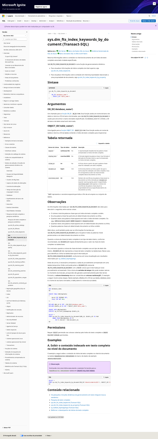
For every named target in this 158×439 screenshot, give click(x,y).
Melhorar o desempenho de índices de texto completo (70, 410)
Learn (49, 33)
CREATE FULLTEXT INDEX (86, 371)
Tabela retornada (137, 42)
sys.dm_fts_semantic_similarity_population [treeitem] (17, 283)
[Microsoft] (3, 16)
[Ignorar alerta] (154, 3)
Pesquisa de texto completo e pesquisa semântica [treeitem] (17, 221)
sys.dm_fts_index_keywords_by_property (92, 77)
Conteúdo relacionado (138, 51)
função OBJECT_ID (67, 130)
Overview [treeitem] (9, 171)
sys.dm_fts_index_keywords (60, 71)
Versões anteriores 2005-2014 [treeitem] (13, 50)
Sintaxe (134, 37)
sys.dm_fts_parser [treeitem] (13, 274)
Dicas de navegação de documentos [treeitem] (15, 46)
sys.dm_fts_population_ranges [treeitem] (17, 277)
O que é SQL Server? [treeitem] (11, 56)
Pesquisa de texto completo (60, 400)
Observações (136, 44)
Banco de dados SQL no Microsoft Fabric (73, 54)
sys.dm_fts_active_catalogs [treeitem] (16, 225)
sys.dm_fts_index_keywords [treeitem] (16, 232)
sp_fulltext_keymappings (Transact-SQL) (65, 408)
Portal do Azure (135, 21)
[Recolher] (26, 32)
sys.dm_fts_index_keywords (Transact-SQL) (66, 403)
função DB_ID (66, 114)
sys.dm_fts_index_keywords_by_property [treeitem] (17, 245)
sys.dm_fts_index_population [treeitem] (17, 258)
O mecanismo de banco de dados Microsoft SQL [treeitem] (15, 61)
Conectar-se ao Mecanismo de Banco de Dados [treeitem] (14, 66)
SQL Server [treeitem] (7, 43)
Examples (135, 49)
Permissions (135, 46)
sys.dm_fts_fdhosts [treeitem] (14, 228)
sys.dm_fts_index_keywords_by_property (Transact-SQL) (70, 405)
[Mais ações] (108, 33)
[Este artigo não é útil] (147, 58)
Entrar (154, 16)
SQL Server (61, 33)
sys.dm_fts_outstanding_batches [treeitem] (17, 270)
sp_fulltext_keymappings (67, 259)
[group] (79, 382)
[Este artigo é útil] (145, 58)
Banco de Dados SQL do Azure (78, 51)
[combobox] (14, 35)
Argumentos (135, 39)
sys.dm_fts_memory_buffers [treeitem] (16, 262)
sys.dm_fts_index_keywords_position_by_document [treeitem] (17, 253)
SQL (55, 33)
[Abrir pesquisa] (149, 16)
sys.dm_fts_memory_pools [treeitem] (16, 265)
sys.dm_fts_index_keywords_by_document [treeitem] (17, 237)
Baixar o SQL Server (148, 21)
